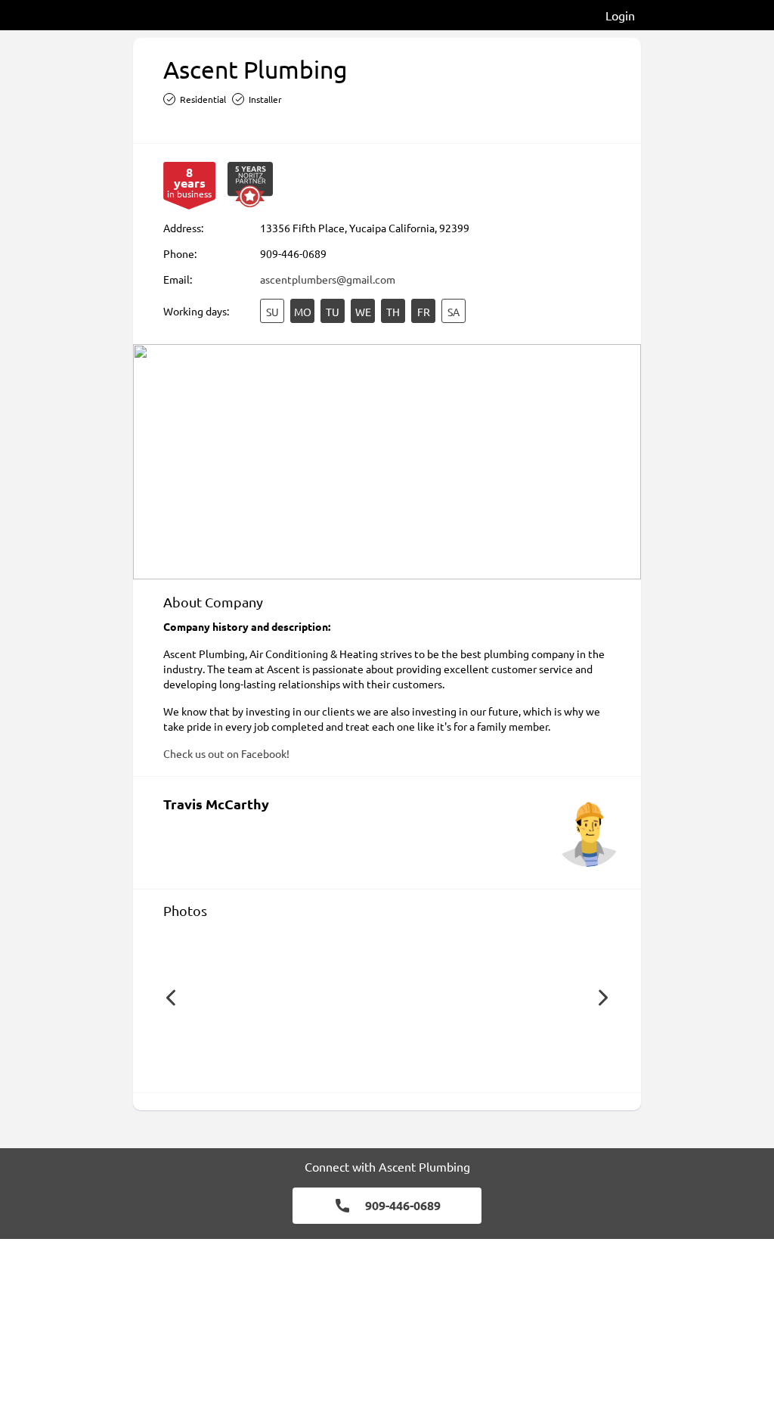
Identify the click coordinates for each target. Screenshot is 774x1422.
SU (272, 311)
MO (302, 311)
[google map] (387, 461)
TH (393, 311)
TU (332, 311)
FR (423, 311)
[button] (171, 997)
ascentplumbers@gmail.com (327, 279)
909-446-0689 (293, 253)
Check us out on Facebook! (226, 753)
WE (363, 311)
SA (453, 311)
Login (620, 15)
